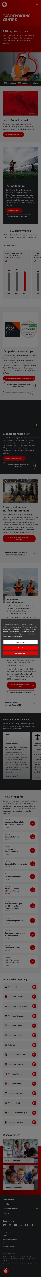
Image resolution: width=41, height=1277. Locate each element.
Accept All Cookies (20, 653)
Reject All (20, 647)
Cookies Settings (20, 642)
